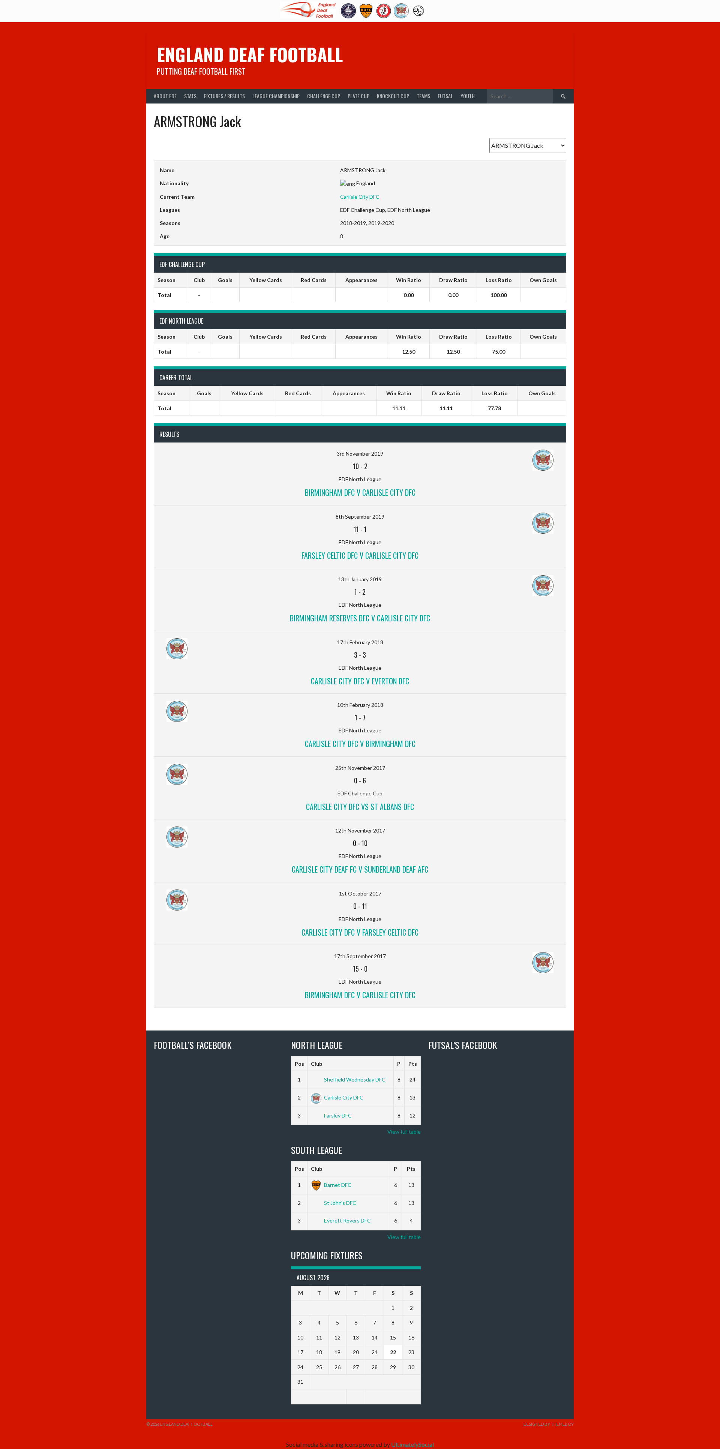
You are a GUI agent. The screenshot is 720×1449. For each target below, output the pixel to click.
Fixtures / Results (224, 96)
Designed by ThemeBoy (549, 1424)
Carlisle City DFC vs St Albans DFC (360, 806)
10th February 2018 (360, 705)
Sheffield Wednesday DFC (355, 1079)
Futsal (445, 96)
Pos (299, 1063)
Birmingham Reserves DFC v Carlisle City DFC (360, 618)
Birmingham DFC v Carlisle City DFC (360, 492)
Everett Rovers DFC (347, 1220)
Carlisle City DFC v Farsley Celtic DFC (360, 932)
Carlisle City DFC (360, 197)
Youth (467, 96)
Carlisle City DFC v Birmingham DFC (360, 743)
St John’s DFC (340, 1203)
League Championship (276, 96)
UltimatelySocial (412, 1444)
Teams (423, 96)
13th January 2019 (360, 579)
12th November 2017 (360, 830)
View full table (404, 1131)
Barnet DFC (337, 1185)
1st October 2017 (360, 893)
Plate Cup (358, 96)
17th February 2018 (360, 642)
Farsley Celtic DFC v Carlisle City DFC (360, 555)
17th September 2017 (360, 956)
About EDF (165, 96)
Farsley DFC (338, 1115)
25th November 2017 (360, 768)
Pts (412, 1063)
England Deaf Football (250, 54)
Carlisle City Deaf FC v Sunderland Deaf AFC (360, 869)
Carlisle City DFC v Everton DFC (360, 681)
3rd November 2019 (360, 453)
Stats (190, 96)
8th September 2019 (360, 516)
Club (316, 1063)
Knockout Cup (393, 96)
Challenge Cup (323, 96)
